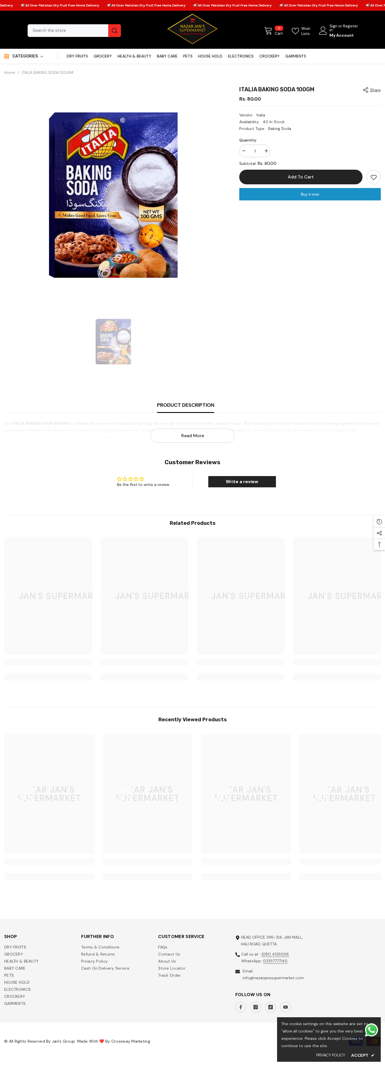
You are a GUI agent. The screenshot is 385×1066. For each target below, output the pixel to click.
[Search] (74, 30)
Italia (260, 115)
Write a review (242, 482)
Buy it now (310, 194)
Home (9, 72)
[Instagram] (255, 1007)
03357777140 (275, 960)
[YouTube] (285, 1007)
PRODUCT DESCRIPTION (185, 405)
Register (350, 26)
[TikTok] (270, 1007)
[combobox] (68, 30)
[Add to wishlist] (374, 177)
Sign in (333, 28)
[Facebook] (240, 1007)
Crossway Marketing (130, 1041)
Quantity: (248, 140)
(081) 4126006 (275, 954)
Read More (192, 436)
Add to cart (301, 177)
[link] (48, 662)
